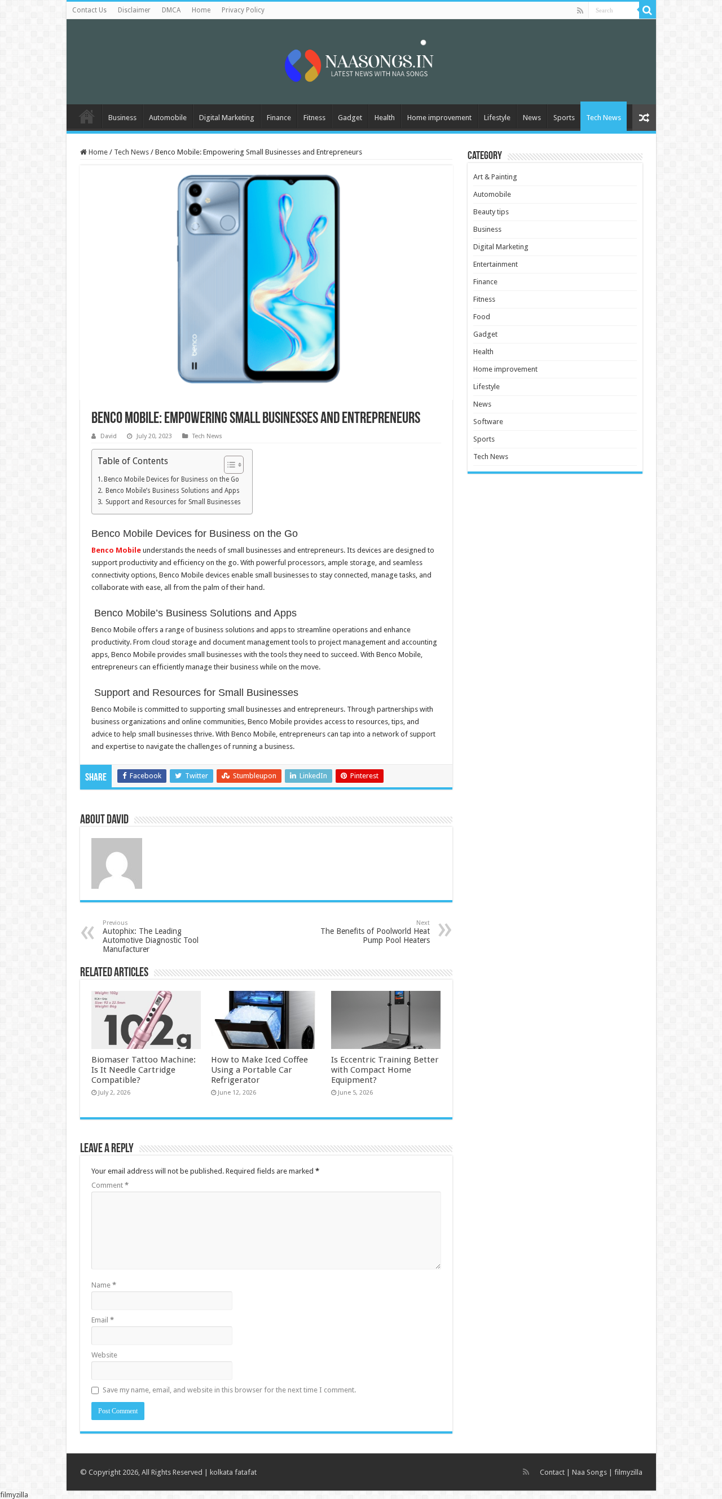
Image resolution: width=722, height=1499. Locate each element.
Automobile (168, 117)
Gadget (350, 117)
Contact (552, 1472)
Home (201, 10)
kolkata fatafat (233, 1472)
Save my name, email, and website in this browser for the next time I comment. (229, 1390)
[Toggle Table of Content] (228, 464)
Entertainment (495, 264)
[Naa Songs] (361, 59)
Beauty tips (491, 212)
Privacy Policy (243, 10)
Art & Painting (495, 177)
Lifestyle (497, 117)
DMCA (171, 10)
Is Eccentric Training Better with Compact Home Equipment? (385, 1070)
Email (102, 1320)
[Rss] (580, 10)
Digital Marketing (226, 117)
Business (122, 117)
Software (488, 421)
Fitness (314, 117)
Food (481, 316)
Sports (564, 117)
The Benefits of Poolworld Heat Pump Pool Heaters (375, 932)
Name (103, 1285)
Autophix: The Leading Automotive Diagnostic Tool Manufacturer (151, 936)
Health (385, 117)
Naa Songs (589, 1472)
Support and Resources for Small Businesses (172, 502)
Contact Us (89, 10)
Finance (279, 117)
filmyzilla (628, 1472)
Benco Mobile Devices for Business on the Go (171, 479)
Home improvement (439, 117)
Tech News (603, 117)
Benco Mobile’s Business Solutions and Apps (172, 491)
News (532, 117)
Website (104, 1355)
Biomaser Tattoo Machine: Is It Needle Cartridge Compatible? (143, 1070)
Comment (110, 1185)
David (108, 436)
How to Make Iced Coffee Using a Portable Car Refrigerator (259, 1070)
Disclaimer (134, 10)
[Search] (647, 10)
